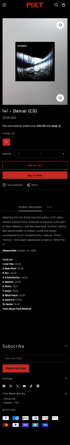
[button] (63, 5)
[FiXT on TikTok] (31, 386)
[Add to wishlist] (60, 25)
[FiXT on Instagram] (10, 386)
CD (6, 142)
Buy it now (35, 175)
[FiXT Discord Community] (38, 386)
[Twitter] (17, 386)
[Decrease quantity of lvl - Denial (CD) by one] (19, 154)
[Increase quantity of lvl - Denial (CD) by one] (63, 154)
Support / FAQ (11, 402)
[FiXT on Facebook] (4, 386)
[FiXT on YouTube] (24, 386)
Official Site (9, 399)
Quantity (7, 153)
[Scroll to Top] (63, 427)
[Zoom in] (60, 98)
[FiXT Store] (35, 5)
